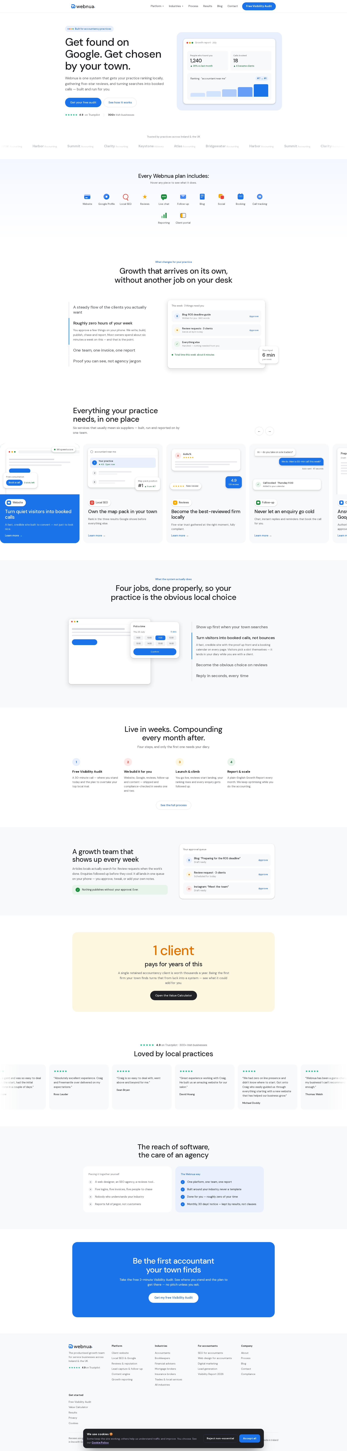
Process (193, 6)
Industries (176, 6)
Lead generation (207, 1368)
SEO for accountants (210, 1352)
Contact (233, 6)
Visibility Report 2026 (211, 1374)
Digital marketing (208, 1363)
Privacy (73, 1417)
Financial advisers (165, 1363)
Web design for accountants (215, 1358)
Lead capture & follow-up (127, 1368)
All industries (162, 1384)
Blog (219, 6)
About (245, 1352)
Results (207, 6)
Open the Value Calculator (173, 995)
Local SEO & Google (124, 1358)
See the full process (173, 805)
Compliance (248, 1374)
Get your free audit (83, 102)
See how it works (120, 102)
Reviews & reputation (124, 1363)
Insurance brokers (165, 1374)
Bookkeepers (162, 1358)
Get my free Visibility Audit (173, 1298)
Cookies (73, 1423)
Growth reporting (122, 1379)
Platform (157, 6)
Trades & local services (168, 1379)
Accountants (162, 1352)
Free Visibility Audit (259, 6)
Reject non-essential (220, 1438)
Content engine (121, 1374)
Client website (120, 1352)
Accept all (249, 1438)
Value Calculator (78, 1407)
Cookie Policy (100, 1442)
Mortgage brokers (165, 1368)
